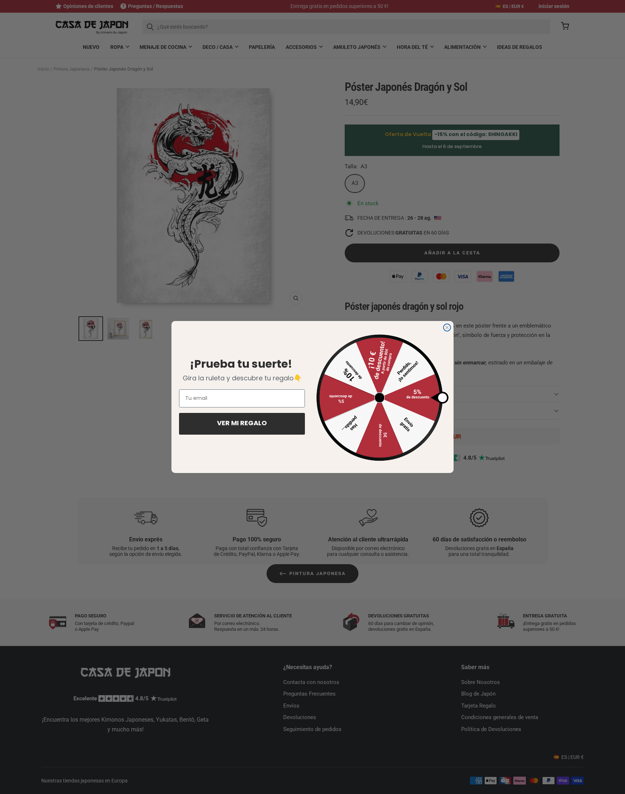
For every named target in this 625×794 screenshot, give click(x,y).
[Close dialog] (447, 327)
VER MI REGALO (242, 424)
